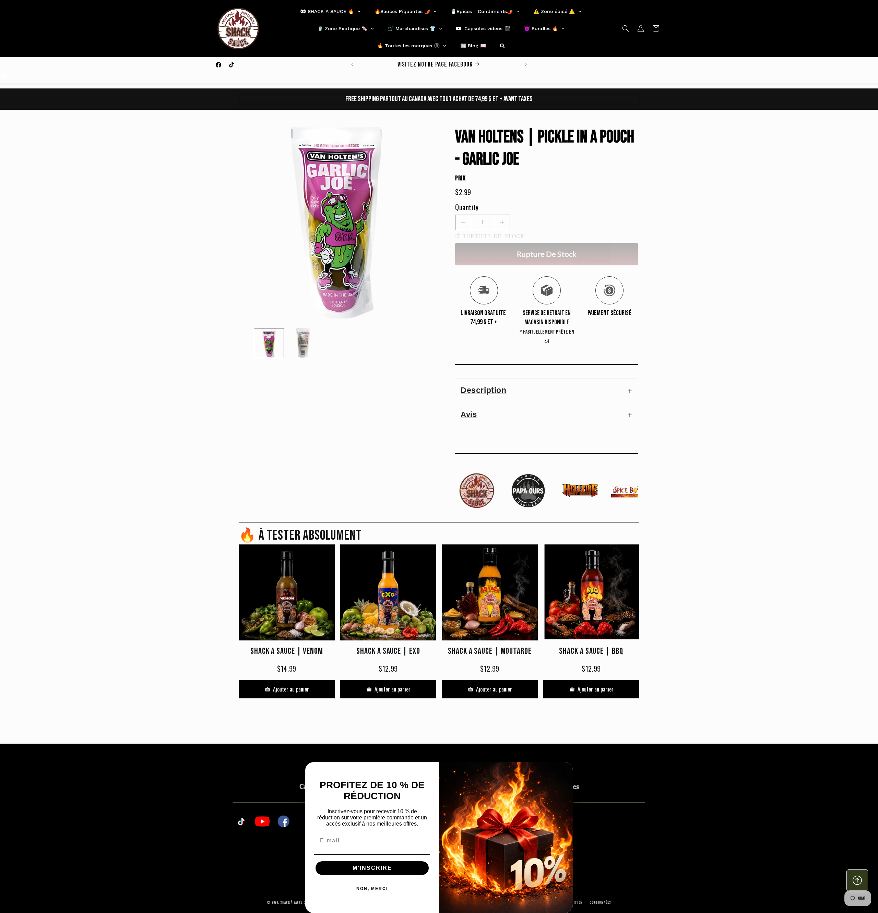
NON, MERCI (372, 888)
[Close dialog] (565, 770)
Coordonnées (600, 902)
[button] (625, 28)
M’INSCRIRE (372, 868)
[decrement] (463, 222)
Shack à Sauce (291, 902)
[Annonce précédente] (352, 64)
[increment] (502, 222)
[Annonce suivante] (525, 64)
